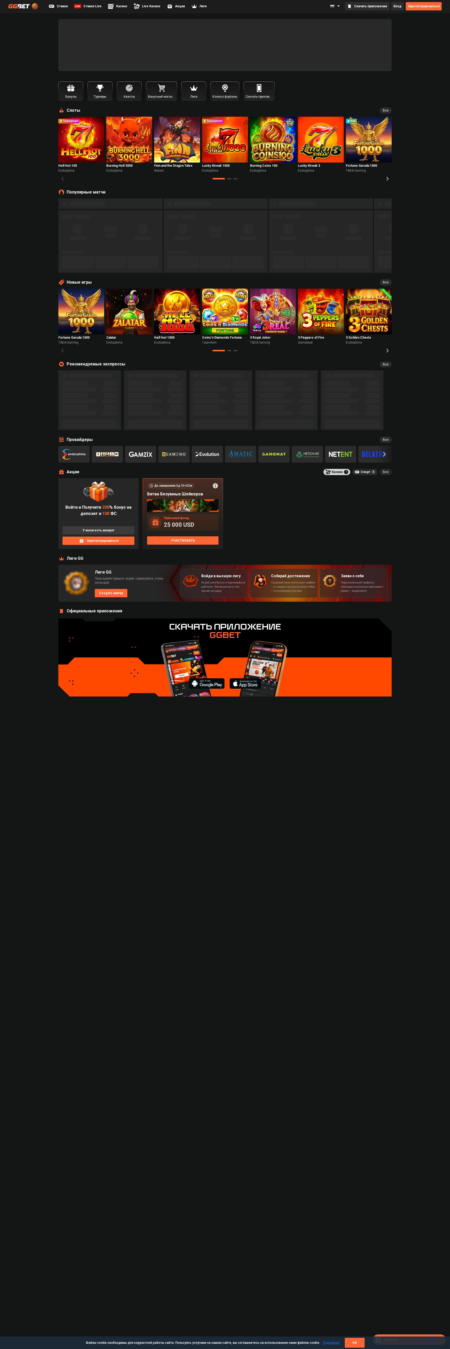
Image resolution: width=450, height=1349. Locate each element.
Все (386, 110)
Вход (397, 6)
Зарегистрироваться (424, 6)
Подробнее (331, 1343)
